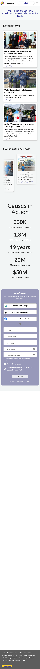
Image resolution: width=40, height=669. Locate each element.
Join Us (26, 3)
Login (27, 381)
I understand (7, 666)
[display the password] (34, 349)
